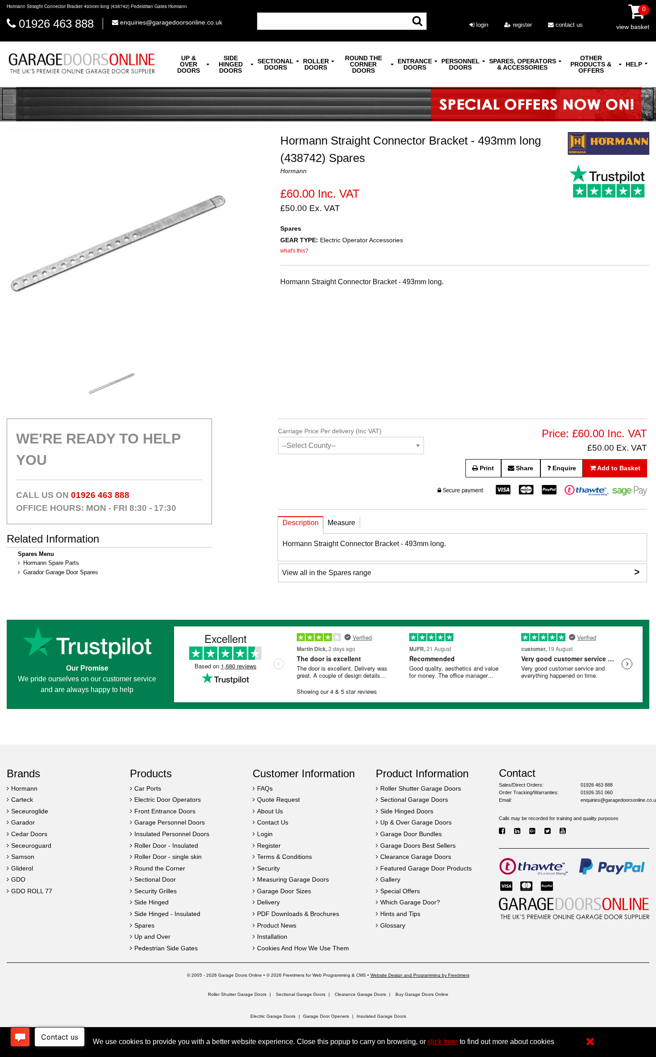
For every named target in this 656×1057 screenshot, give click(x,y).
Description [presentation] (300, 522)
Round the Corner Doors (363, 64)
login (481, 24)
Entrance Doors (415, 64)
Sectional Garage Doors (300, 994)
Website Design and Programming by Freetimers (419, 975)
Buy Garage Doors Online (421, 994)
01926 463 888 (56, 23)
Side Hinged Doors (231, 64)
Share (523, 468)
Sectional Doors (275, 64)
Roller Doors (316, 64)
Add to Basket (618, 468)
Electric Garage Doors (272, 1016)
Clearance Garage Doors (360, 994)
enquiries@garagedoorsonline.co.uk (170, 22)
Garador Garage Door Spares (60, 572)
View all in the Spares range (460, 572)
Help (634, 64)
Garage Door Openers (326, 1016)
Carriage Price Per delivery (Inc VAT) (330, 431)
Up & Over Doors (188, 64)
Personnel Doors (460, 64)
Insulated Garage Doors (381, 1016)
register (521, 24)
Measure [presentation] (341, 522)
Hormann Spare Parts (51, 563)
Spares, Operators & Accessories (522, 64)
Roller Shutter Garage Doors (237, 994)
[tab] (301, 525)
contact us (568, 24)
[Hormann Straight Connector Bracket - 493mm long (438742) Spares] (118, 243)
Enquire (563, 468)
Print (486, 468)
